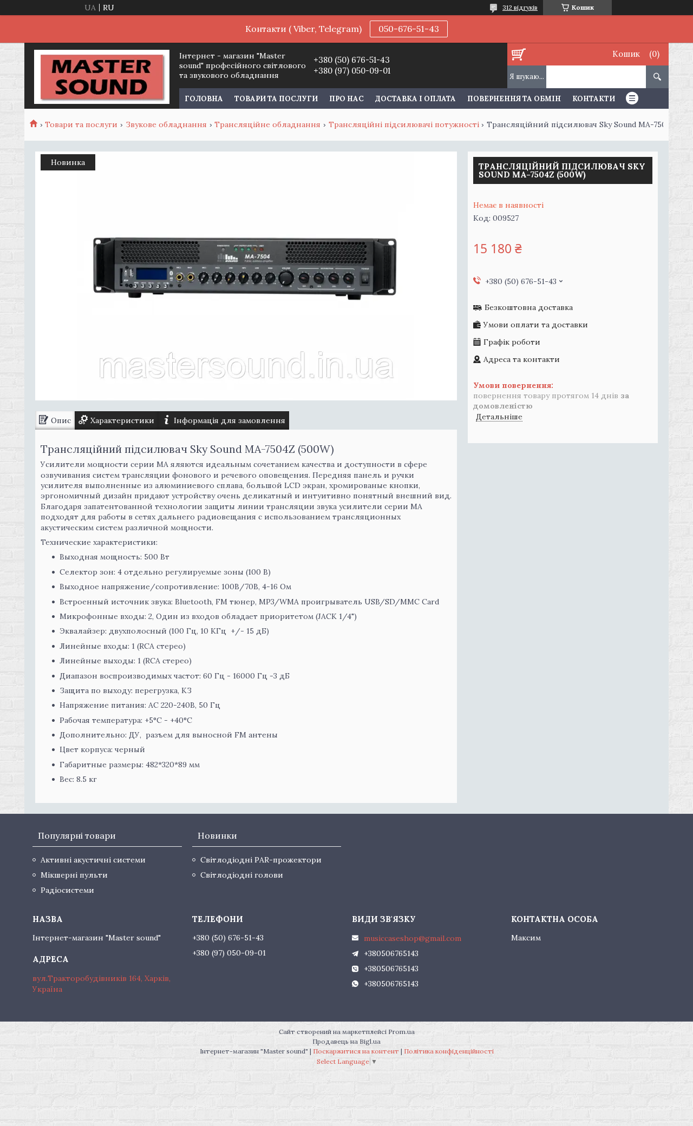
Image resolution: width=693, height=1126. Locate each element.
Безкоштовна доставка (529, 307)
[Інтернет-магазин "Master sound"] (101, 75)
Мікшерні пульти (74, 875)
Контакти (593, 98)
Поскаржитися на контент (356, 1051)
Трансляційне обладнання (267, 124)
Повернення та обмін (514, 98)
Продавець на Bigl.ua (346, 1041)
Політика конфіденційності (449, 1051)
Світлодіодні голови (241, 875)
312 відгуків (520, 7)
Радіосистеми (67, 890)
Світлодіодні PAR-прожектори (261, 860)
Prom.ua (401, 1032)
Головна (204, 98)
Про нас (346, 98)
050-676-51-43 (408, 28)
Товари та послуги (276, 98)
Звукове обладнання (166, 124)
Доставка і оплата (415, 98)
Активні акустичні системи (93, 860)
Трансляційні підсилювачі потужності (404, 124)
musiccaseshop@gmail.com (412, 938)
